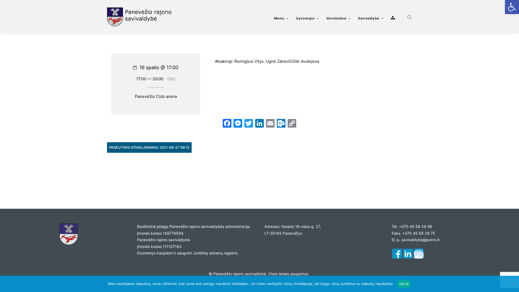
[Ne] (512, 284)
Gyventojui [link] (305, 18)
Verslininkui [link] (336, 18)
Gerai (403, 283)
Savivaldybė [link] (368, 18)
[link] (512, 7)
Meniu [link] (279, 18)
